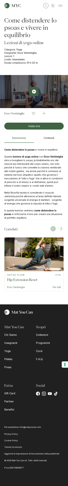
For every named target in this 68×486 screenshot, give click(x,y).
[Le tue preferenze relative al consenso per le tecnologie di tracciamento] (65, 364)
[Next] (61, 228)
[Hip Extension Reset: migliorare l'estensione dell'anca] (34, 264)
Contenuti (49, 137)
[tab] (19, 139)
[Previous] (53, 228)
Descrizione (19, 137)
